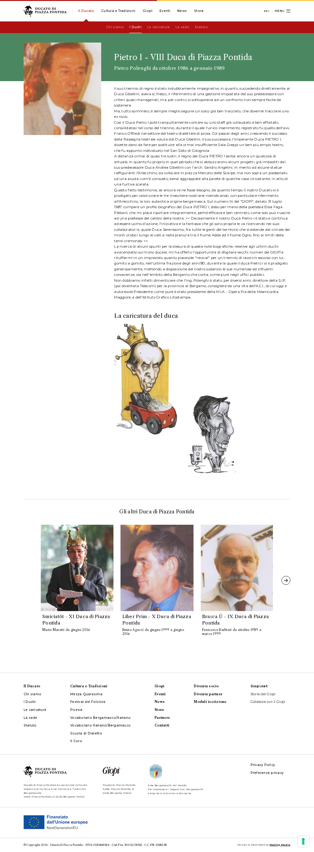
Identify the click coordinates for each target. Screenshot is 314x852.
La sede (30, 718)
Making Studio (280, 844)
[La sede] (182, 27)
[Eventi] (164, 11)
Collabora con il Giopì (268, 702)
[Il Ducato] (86, 11)
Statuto (30, 725)
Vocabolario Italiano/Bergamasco (100, 725)
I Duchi (30, 702)
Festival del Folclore (87, 702)
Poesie (76, 710)
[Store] (199, 11)
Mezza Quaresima (86, 694)
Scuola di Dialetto (86, 733)
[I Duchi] (135, 27)
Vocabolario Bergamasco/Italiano (100, 718)
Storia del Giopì (263, 694)
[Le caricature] (158, 27)
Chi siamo (32, 694)
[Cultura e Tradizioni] (118, 11)
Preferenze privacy (267, 773)
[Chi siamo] (115, 27)
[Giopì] (147, 11)
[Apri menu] (283, 11)
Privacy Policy (263, 765)
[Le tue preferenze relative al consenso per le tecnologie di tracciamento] (303, 841)
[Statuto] (201, 27)
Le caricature (35, 710)
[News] (182, 11)
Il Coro (76, 741)
